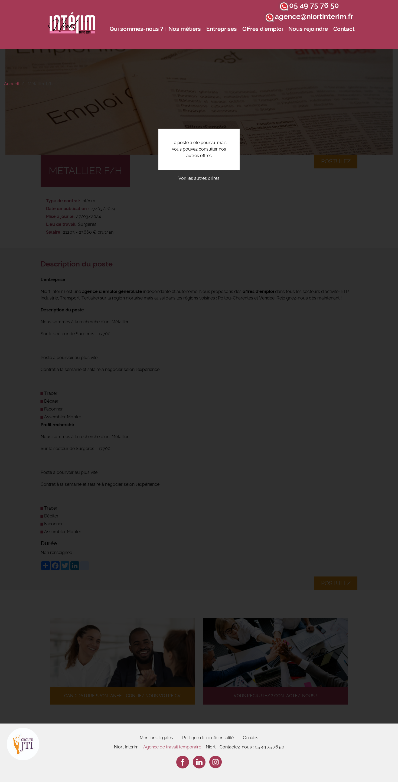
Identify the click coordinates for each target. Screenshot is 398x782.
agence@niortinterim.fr (314, 16)
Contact (344, 29)
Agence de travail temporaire (172, 747)
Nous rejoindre (308, 29)
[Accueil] (72, 24)
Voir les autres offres (199, 178)
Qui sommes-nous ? (136, 29)
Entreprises (221, 29)
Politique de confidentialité (208, 737)
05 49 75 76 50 (314, 5)
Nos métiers (184, 29)
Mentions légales (156, 737)
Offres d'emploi (262, 29)
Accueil (11, 83)
